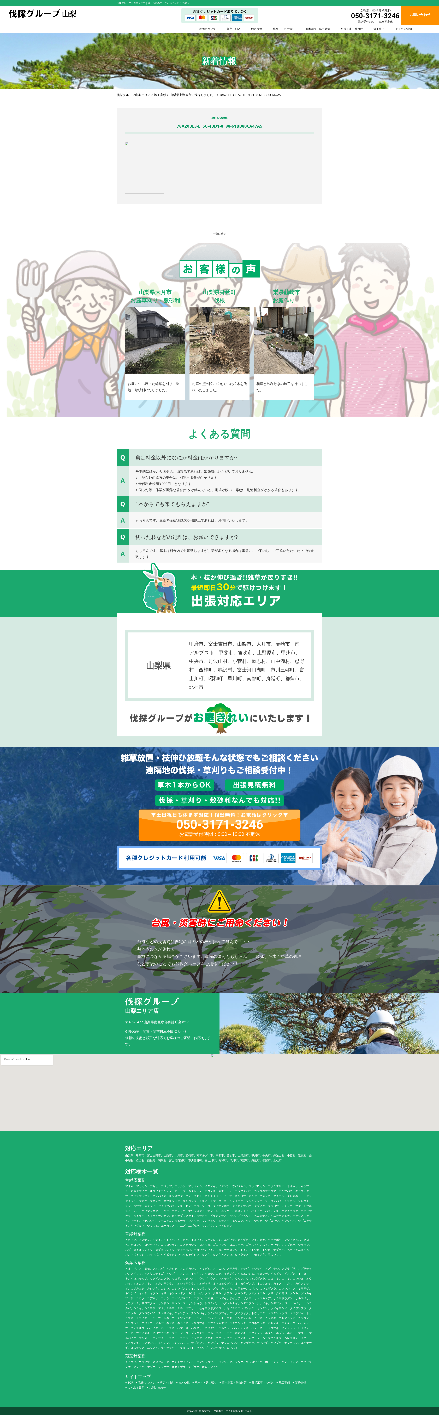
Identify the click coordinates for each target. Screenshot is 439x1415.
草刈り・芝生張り (284, 29)
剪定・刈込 (233, 29)
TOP (130, 1382)
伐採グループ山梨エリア (215, 1411)
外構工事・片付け (352, 29)
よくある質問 (403, 29)
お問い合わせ (157, 1387)
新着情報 (300, 1382)
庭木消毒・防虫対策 (317, 29)
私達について (207, 29)
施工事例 (378, 29)
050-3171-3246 (375, 16)
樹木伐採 (256, 29)
